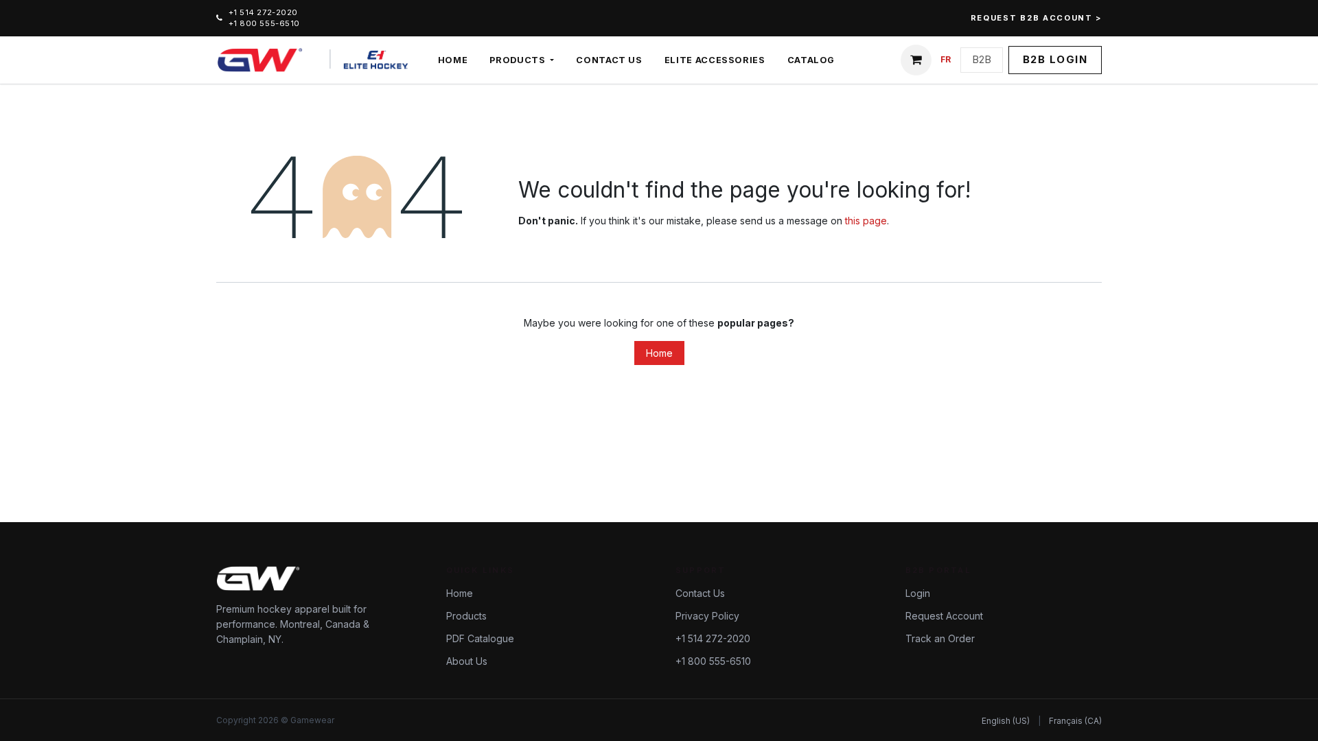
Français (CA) (1075, 721)
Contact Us (700, 593)
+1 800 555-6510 (713, 661)
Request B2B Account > (1036, 18)
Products (466, 616)
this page (866, 220)
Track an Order (940, 638)
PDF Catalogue (480, 638)
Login (917, 593)
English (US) (1006, 721)
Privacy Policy (707, 616)
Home (659, 353)
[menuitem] (453, 60)
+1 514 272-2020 (712, 638)
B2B (981, 59)
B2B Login (1055, 59)
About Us (466, 661)
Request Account (944, 616)
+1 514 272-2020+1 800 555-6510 (264, 18)
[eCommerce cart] (916, 60)
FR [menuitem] (945, 59)
